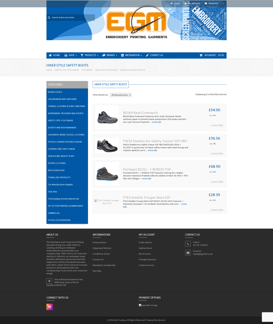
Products (90, 55)
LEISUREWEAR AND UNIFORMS (62, 99)
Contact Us (156, 55)
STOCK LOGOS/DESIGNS (59, 220)
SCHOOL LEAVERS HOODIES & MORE (65, 142)
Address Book (145, 248)
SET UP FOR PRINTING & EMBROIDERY (65, 206)
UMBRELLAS (54, 213)
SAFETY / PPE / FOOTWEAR (67, 70)
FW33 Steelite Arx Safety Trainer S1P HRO (155, 141)
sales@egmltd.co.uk (203, 253)
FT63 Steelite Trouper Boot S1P (146, 197)
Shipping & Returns (102, 248)
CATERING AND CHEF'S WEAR (61, 149)
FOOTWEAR (87, 70)
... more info (155, 122)
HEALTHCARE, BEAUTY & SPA (61, 156)
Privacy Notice (99, 242)
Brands (111, 55)
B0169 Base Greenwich (140, 113)
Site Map (97, 271)
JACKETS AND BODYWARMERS (62, 127)
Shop (72, 55)
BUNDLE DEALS (55, 92)
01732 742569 (200, 245)
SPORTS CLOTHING (57, 163)
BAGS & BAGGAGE (56, 170)
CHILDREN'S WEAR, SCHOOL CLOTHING (66, 135)
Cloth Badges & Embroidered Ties (63, 199)
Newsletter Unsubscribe (104, 265)
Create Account (146, 265)
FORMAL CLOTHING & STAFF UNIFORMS (66, 106)
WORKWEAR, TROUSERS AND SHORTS (65, 113)
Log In (177, 3)
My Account (194, 3)
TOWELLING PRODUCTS (59, 177)
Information (132, 55)
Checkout (213, 3)
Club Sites (52, 191)
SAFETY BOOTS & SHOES (106, 70)
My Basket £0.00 (214, 55)
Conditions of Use (101, 253)
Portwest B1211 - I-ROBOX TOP (147, 169)
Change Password (147, 259)
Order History (145, 242)
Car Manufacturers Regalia (60, 184)
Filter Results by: (100, 94)
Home (56, 55)
